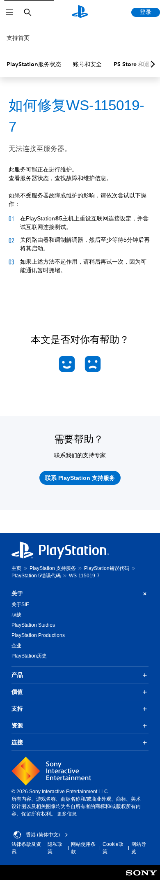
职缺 (16, 615)
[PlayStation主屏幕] (80, 12)
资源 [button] (17, 725)
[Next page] (151, 64)
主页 (16, 568)
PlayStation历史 (29, 656)
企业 (16, 645)
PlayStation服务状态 (34, 64)
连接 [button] (17, 742)
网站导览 (138, 848)
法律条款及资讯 (26, 848)
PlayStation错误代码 (106, 568)
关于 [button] (17, 593)
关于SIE (20, 604)
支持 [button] (17, 708)
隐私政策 (55, 848)
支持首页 (18, 38)
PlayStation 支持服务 (53, 568)
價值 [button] (17, 691)
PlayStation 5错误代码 (36, 576)
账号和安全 (87, 64)
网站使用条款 (83, 848)
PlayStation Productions (38, 635)
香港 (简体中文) (43, 835)
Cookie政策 (113, 848)
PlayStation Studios (33, 625)
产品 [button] (17, 675)
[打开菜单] (9, 12)
